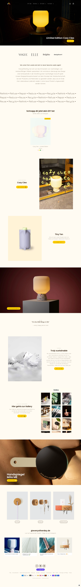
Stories (35, 3)
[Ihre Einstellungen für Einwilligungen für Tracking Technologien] (79, 585)
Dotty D (40, 521)
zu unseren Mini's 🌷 (59, 242)
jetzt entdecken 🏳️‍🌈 (22, 187)
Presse (70, 572)
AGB (54, 572)
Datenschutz (49, 572)
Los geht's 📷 (22, 416)
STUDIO (42, 3)
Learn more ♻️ (59, 368)
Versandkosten (15, 572)
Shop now (70, 41)
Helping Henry (64, 521)
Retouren (33, 572)
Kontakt (50, 3)
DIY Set (29, 3)
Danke (57, 572)
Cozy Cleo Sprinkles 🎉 (13, 308)
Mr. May (17, 521)
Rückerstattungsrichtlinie (25, 572)
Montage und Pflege (63, 572)
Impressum (43, 572)
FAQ (10, 572)
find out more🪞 (12, 480)
